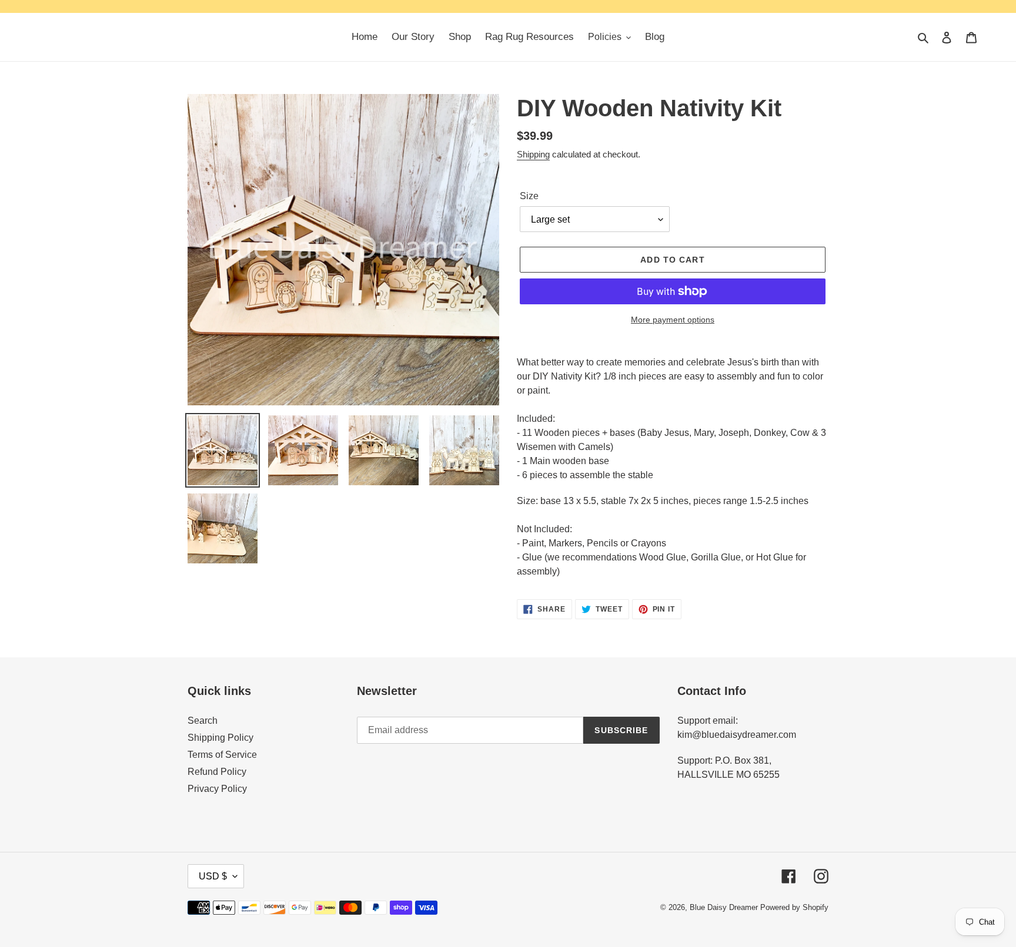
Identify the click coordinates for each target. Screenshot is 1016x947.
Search (203, 721)
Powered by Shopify (794, 907)
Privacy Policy (217, 789)
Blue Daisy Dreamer (724, 907)
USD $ (213, 876)
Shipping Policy (220, 738)
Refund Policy (217, 772)
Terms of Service (222, 755)
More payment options (672, 319)
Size (529, 196)
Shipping (533, 154)
